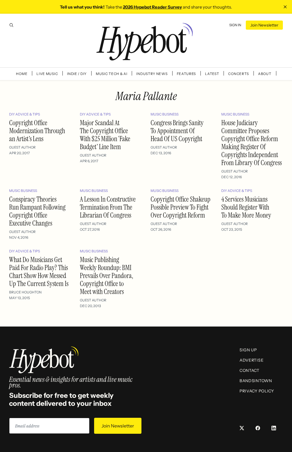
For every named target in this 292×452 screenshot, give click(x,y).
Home (21, 74)
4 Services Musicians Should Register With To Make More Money (246, 207)
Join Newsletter (264, 25)
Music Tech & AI (111, 74)
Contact (249, 370)
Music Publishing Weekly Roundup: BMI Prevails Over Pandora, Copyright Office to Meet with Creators (106, 275)
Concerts (238, 74)
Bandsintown (256, 380)
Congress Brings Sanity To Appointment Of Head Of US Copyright (177, 130)
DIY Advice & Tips (24, 114)
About (264, 74)
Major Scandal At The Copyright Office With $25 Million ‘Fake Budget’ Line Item (105, 134)
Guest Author (22, 147)
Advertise (251, 360)
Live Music (47, 74)
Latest (212, 74)
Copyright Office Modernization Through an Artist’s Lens (37, 130)
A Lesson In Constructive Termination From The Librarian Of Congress (108, 207)
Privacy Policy (257, 391)
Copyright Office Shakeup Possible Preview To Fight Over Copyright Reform (180, 207)
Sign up (248, 349)
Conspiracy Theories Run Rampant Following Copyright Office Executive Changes (37, 211)
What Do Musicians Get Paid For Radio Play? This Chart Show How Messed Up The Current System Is (38, 271)
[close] (285, 6)
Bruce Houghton (25, 292)
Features (186, 74)
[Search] (11, 25)
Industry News (151, 74)
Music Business (165, 114)
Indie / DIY (77, 74)
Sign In (235, 25)
